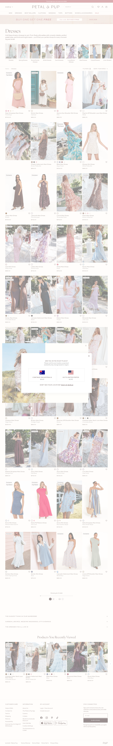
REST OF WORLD (67, 385)
